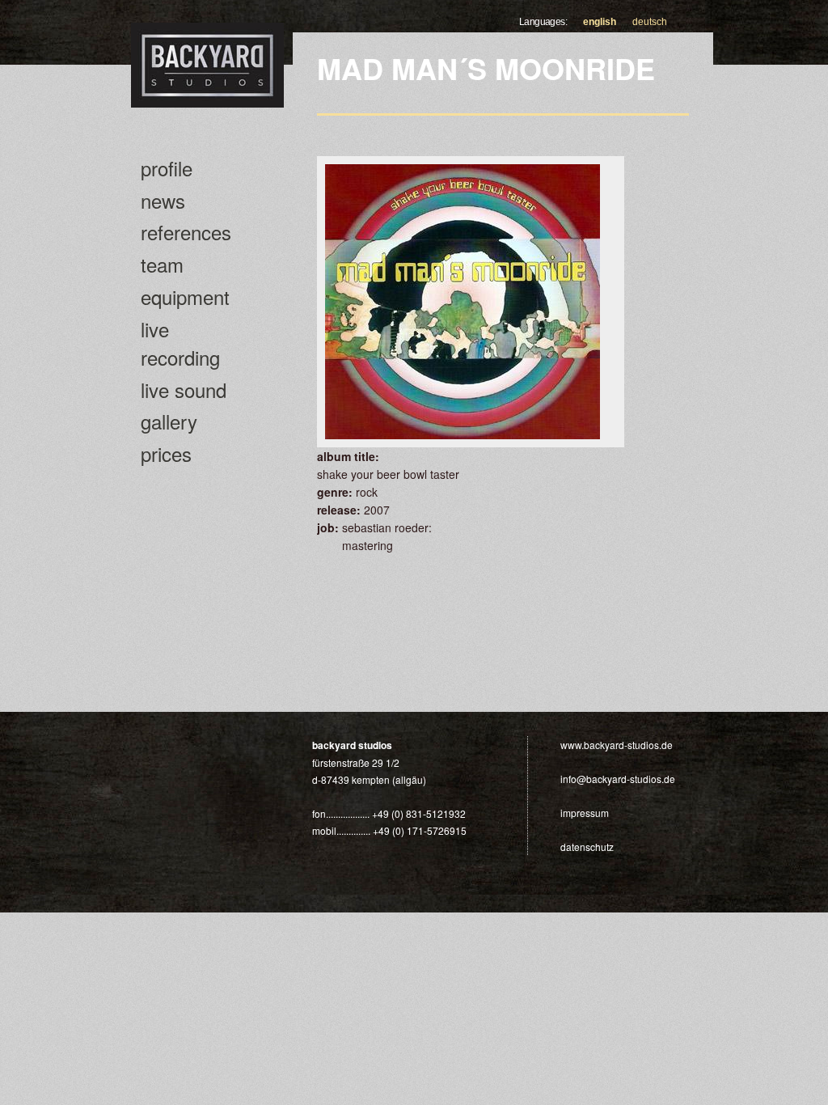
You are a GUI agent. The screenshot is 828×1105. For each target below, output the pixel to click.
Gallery (169, 421)
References (186, 232)
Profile (166, 168)
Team (162, 264)
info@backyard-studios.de (617, 778)
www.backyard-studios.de (616, 744)
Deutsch (649, 22)
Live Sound (183, 389)
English (599, 22)
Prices (166, 453)
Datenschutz (587, 846)
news (163, 200)
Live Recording (180, 343)
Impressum (584, 812)
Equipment (185, 296)
